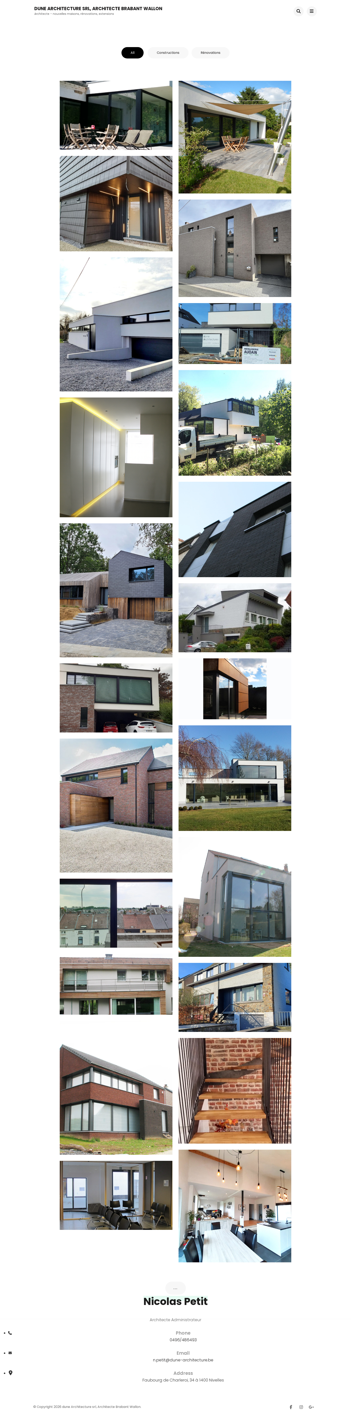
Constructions (168, 52)
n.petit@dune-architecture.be (183, 1360)
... (175, 1288)
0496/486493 (183, 1340)
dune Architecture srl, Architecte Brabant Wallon (98, 8)
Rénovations (210, 52)
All (132, 52)
